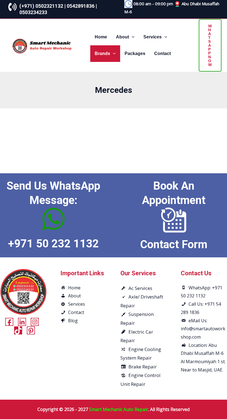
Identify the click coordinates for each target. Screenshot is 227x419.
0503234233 (33, 12)
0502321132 (49, 6)
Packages (135, 53)
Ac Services (140, 288)
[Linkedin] (22, 322)
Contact (162, 53)
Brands (102, 53)
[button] (132, 37)
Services (152, 37)
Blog (73, 321)
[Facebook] (9, 322)
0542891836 (80, 6)
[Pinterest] (31, 330)
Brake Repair (142, 366)
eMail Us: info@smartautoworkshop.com (203, 329)
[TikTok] (18, 330)
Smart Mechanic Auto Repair (118, 409)
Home (101, 37)
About (122, 37)
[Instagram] (35, 322)
